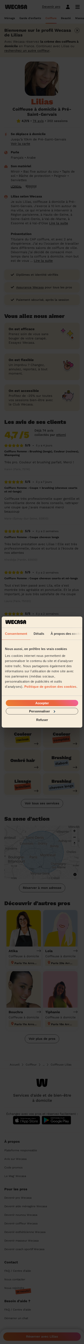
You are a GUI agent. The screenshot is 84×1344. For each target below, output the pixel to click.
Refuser (42, 720)
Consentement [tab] (16, 633)
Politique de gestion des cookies (50, 686)
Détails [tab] (39, 633)
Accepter (42, 703)
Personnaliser (39, 711)
